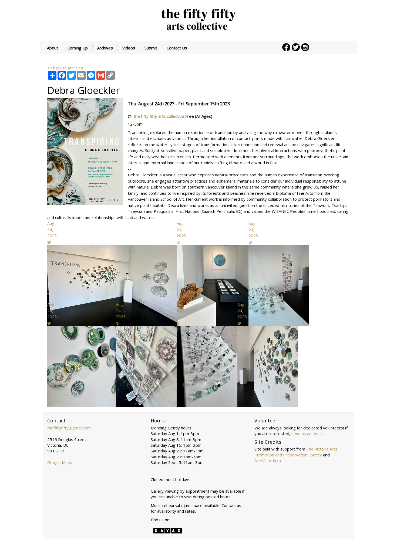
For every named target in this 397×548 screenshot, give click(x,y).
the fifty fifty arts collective (159, 116)
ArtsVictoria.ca (267, 460)
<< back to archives (65, 67)
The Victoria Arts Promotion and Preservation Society (295, 451)
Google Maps (59, 462)
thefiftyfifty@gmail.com (69, 428)
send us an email (306, 433)
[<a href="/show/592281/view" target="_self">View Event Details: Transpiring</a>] (85, 151)
